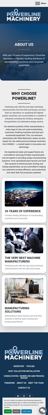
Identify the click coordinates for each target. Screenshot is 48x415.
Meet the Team (36, 383)
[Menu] (37, 3)
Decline (16, 411)
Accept (7, 411)
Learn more (27, 411)
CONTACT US (24, 388)
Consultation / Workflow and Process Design (24, 377)
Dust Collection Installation (24, 371)
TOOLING (30, 366)
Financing (9, 383)
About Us (21, 383)
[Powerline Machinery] (24, 353)
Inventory (19, 366)
